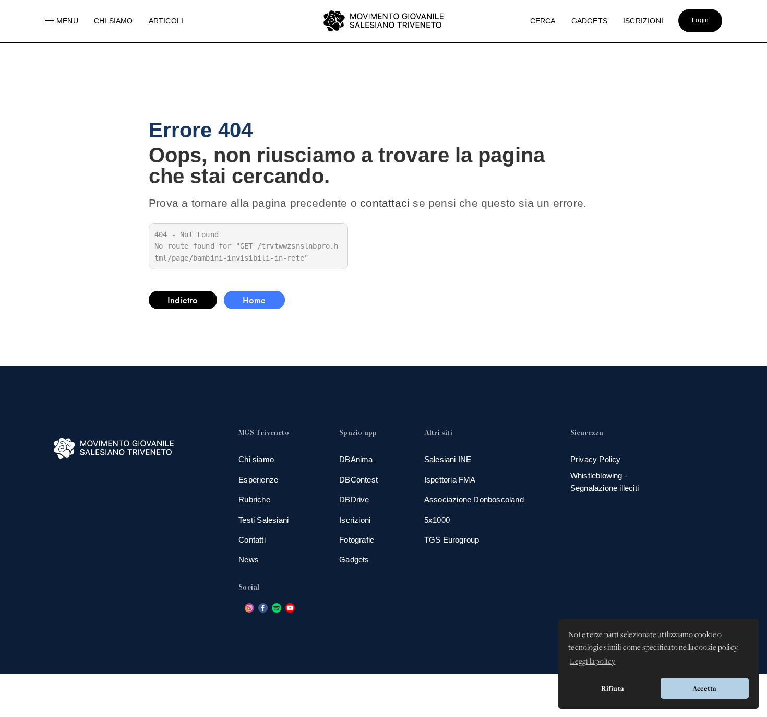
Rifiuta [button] (612, 688)
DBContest (358, 479)
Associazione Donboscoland (474, 499)
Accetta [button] (704, 688)
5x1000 (437, 519)
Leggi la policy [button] (592, 661)
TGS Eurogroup (452, 539)
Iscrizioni (354, 519)
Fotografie (356, 539)
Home (254, 300)
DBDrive (354, 499)
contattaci (385, 203)
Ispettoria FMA (450, 479)
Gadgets (354, 559)
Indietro (182, 300)
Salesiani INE (448, 459)
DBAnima (356, 459)
